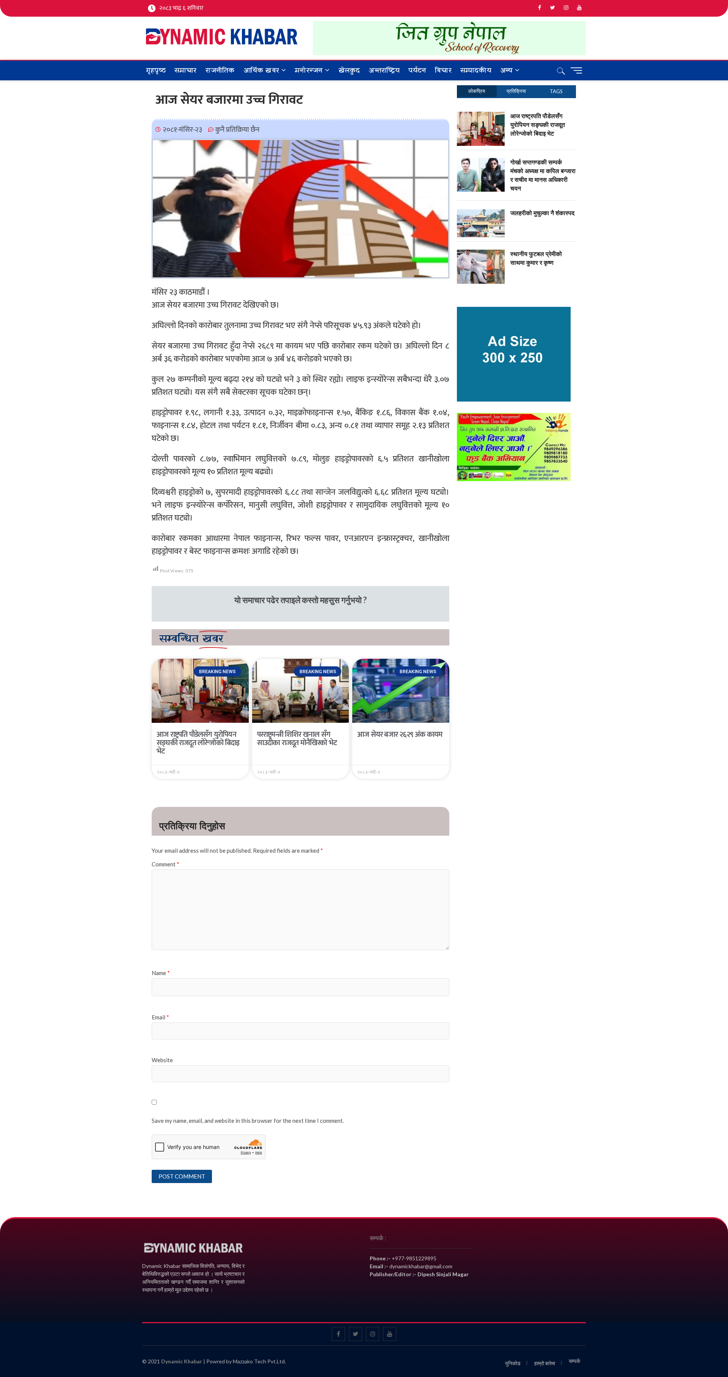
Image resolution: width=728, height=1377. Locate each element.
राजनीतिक (220, 71)
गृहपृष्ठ (156, 71)
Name (161, 972)
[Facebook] (539, 7)
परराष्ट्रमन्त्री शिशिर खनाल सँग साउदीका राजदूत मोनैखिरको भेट (297, 738)
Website (162, 1060)
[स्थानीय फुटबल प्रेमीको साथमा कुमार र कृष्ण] (481, 253)
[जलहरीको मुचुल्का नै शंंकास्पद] (481, 212)
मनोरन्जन (309, 71)
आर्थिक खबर (261, 71)
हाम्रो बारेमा (544, 1363)
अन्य (506, 71)
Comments (517, 91)
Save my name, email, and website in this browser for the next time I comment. (248, 1120)
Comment (165, 864)
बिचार (443, 71)
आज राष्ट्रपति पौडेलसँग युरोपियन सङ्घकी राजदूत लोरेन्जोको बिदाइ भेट (198, 743)
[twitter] (552, 7)
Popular (477, 91)
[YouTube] (579, 7)
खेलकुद (349, 71)
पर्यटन (417, 71)
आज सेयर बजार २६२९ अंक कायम (399, 734)
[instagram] (566, 7)
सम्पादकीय (475, 71)
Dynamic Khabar (181, 1361)
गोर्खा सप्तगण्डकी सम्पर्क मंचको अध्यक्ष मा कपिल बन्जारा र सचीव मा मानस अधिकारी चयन (543, 175)
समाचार (185, 71)
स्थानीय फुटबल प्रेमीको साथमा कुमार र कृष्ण (536, 258)
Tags (556, 91)
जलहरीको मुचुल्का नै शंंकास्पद (542, 213)
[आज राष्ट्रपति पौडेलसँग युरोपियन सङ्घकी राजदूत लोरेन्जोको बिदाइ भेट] (481, 116)
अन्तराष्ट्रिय (384, 71)
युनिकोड (513, 1363)
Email (160, 1017)
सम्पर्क (574, 1361)
